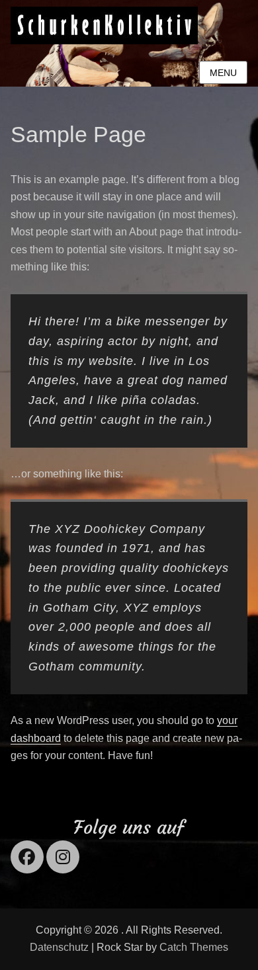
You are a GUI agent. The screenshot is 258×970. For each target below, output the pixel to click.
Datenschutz (59, 947)
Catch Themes (193, 947)
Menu (223, 72)
